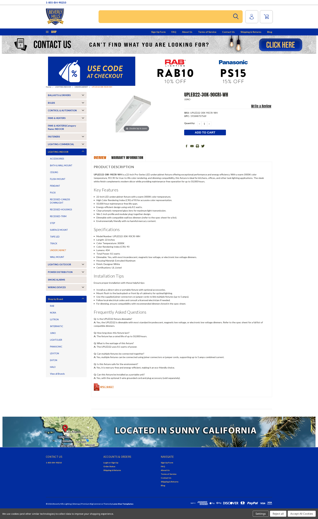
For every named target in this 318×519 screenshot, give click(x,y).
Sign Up (114, 462)
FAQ (173, 31)
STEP (52, 223)
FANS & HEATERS (57, 118)
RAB (52, 306)
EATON (53, 360)
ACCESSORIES (57, 158)
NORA (53, 312)
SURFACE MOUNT (59, 230)
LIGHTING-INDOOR (63, 87)
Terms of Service (207, 31)
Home (48, 87)
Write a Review (261, 106)
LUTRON (54, 319)
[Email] (192, 146)
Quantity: (189, 123)
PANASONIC (56, 346)
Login (105, 462)
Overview (100, 157)
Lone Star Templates (122, 504)
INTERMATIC (56, 326)
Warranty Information (127, 157)
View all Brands (57, 373)
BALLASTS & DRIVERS (59, 95)
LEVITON (54, 353)
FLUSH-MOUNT (57, 179)
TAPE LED (55, 236)
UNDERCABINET (81, 87)
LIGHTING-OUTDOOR (59, 264)
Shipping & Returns (250, 31)
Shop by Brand (55, 299)
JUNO (53, 333)
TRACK (53, 243)
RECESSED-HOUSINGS (61, 209)
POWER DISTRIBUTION (60, 272)
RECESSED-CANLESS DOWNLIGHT (60, 201)
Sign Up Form (158, 31)
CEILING (54, 172)
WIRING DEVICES (57, 287)
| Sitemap (76, 504)
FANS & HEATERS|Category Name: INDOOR (62, 127)
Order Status (109, 466)
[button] (159, 44)
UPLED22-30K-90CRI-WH (102, 87)
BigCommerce (96, 504)
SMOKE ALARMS (56, 279)
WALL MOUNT (57, 257)
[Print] (197, 146)
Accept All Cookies (301, 514)
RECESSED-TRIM (58, 216)
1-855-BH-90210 (56, 2)
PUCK (53, 192)
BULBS (51, 103)
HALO (53, 367)
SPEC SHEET (107, 386)
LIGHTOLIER (56, 339)
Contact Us (228, 31)
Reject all (278, 514)
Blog (269, 31)
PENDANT (55, 185)
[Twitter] (203, 146)
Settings (261, 514)
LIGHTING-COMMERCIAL (61, 144)
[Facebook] (186, 146)
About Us (187, 31)
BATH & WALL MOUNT (61, 165)
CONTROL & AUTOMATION (62, 110)
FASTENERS (54, 136)
